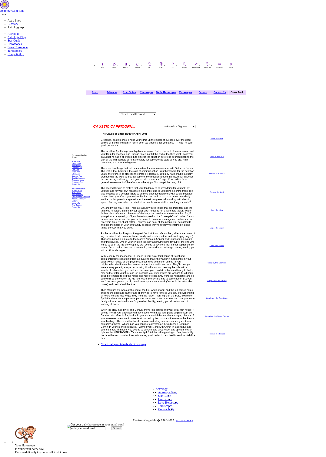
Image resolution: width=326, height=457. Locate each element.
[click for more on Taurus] (217, 155)
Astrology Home (78, 188)
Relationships (77, 195)
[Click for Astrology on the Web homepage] (78, 105)
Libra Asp (76, 174)
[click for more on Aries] (217, 137)
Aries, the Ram (217, 139)
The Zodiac (77, 205)
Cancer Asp (77, 168)
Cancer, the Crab (217, 192)
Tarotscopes (15, 50)
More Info (76, 203)
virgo (161, 67)
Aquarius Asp (77, 182)
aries (102, 67)
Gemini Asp (77, 165)
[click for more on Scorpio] (217, 261)
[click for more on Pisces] (217, 332)
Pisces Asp (76, 184)
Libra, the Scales (217, 246)
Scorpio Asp (77, 176)
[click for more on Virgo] (217, 226)
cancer (137, 67)
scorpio (184, 67)
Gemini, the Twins (217, 173)
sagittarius (196, 67)
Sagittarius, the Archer (217, 280)
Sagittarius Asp (78, 178)
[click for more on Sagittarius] (217, 279)
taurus (114, 67)
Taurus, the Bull (217, 157)
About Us (76, 207)
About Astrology (78, 199)
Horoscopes (15, 44)
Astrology (13, 33)
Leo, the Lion (217, 210)
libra (172, 67)
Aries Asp (76, 161)
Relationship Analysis (81, 197)
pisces (231, 67)
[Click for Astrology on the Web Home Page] (144, 367)
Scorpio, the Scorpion (217, 263)
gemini (125, 67)
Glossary (13, 23)
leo (149, 67)
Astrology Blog (17, 37)
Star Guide (14, 40)
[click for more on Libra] (217, 244)
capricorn (207, 67)
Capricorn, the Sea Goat (217, 298)
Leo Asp (75, 170)
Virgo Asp (76, 172)
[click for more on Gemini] (217, 172)
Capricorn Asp (78, 180)
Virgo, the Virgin (217, 228)
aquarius (219, 67)
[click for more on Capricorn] (217, 296)
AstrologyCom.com (12, 10)
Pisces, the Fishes (217, 334)
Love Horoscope (18, 47)
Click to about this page (123, 344)
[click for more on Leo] (217, 208)
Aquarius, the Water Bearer (217, 316)
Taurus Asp (76, 163)
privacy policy (184, 420)
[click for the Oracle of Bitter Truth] (81, 151)
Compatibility (16, 54)
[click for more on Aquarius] (217, 314)
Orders (75, 201)
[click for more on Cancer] (217, 190)
